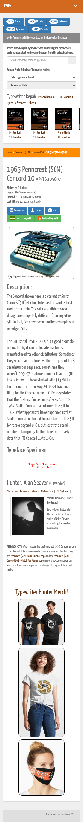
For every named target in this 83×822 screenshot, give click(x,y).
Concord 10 (38, 152)
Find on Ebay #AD (23, 218)
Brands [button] (14, 21)
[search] (41, 77)
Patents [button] (41, 29)
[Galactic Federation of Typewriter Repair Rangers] (41, 692)
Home (9, 152)
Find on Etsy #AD (50, 218)
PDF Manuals (66, 97)
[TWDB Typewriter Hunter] (41, 622)
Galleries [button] (59, 21)
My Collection (47, 491)
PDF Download (15, 137)
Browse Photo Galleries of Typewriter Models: (28, 69)
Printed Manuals (47, 97)
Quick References (17, 103)
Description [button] (18, 210)
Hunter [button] (37, 210)
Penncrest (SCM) (23, 152)
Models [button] (36, 21)
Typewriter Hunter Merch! (41, 592)
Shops (32, 103)
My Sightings (63, 491)
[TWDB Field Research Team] (41, 767)
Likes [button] (53, 210)
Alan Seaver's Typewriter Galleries (23, 491)
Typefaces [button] (17, 29)
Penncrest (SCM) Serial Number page (28, 556)
